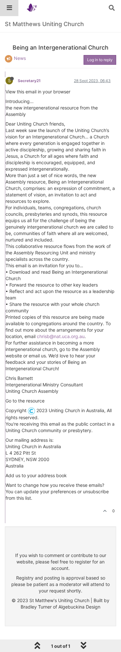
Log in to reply (100, 59)
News (20, 58)
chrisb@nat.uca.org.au (61, 336)
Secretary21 (29, 80)
